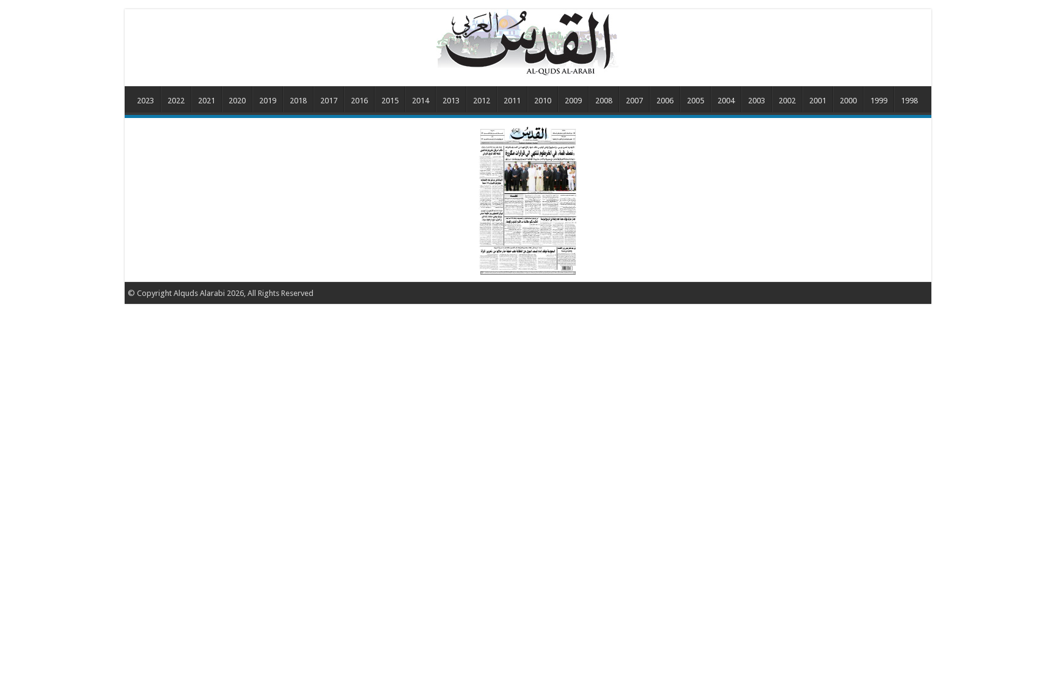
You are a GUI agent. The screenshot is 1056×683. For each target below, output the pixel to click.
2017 (328, 100)
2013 (451, 100)
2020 (237, 100)
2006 (664, 100)
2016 (359, 100)
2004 (726, 100)
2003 (756, 100)
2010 (542, 100)
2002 (787, 100)
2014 (420, 100)
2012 (481, 100)
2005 (695, 100)
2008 (603, 100)
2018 (298, 100)
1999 (878, 100)
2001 (817, 100)
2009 (573, 100)
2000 (848, 100)
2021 (206, 100)
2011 (512, 100)
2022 (176, 100)
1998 (909, 100)
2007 (634, 100)
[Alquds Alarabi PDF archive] (528, 42)
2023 (145, 100)
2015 (389, 100)
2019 (267, 100)
